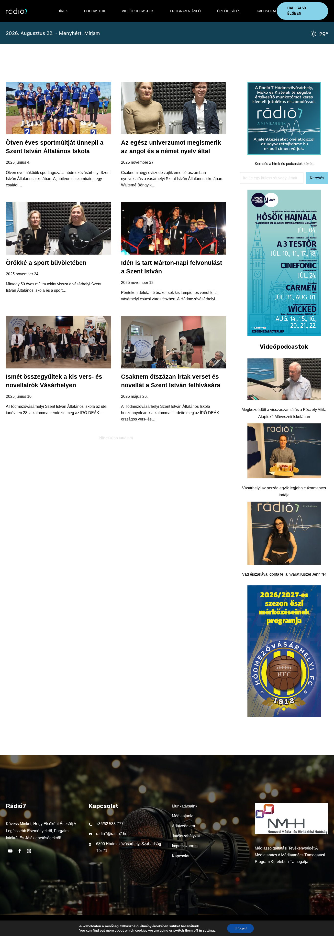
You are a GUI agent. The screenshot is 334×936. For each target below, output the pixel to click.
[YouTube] (10, 851)
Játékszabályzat (186, 836)
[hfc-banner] (284, 716)
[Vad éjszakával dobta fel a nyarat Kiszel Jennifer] (284, 533)
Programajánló (185, 11)
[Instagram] (28, 851)
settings (209, 930)
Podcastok (94, 11)
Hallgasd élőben (296, 11)
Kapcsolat (267, 11)
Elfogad (240, 928)
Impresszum (182, 846)
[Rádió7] (16, 11)
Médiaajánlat (183, 816)
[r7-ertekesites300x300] (284, 154)
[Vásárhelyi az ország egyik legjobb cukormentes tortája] (284, 450)
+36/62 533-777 (109, 824)
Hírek (62, 11)
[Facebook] (19, 851)
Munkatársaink (184, 806)
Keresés (317, 178)
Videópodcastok (138, 11)
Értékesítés (228, 11)
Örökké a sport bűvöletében (46, 262)
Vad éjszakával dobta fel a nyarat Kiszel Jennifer (284, 574)
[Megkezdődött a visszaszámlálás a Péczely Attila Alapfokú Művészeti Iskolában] (284, 379)
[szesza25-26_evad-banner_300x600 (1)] (284, 335)
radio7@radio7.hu (111, 834)
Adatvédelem (183, 826)
